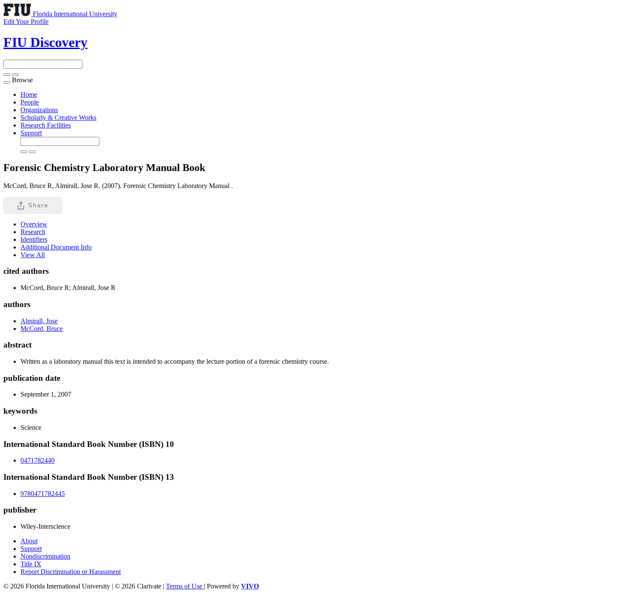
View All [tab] (32, 254)
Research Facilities (45, 125)
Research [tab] (32, 231)
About (29, 541)
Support (31, 132)
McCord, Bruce (41, 328)
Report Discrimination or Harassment (70, 571)
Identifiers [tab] (33, 239)
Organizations (39, 109)
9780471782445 (42, 493)
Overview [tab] (33, 224)
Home (28, 94)
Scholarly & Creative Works (58, 117)
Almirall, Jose (39, 321)
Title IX (30, 564)
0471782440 (37, 460)
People (29, 102)
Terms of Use (185, 586)
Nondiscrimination (45, 556)
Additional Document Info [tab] (56, 247)
